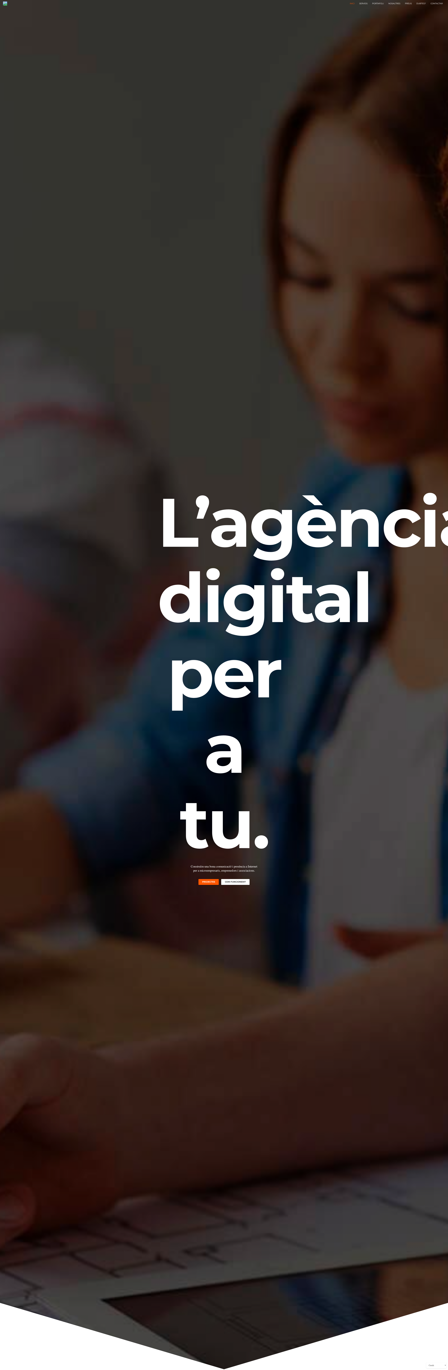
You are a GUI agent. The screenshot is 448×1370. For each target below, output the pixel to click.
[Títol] (5, 4)
